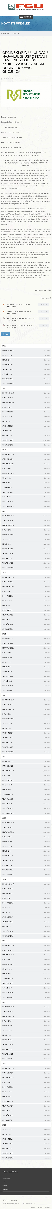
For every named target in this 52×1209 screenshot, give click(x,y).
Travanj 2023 (26, 553)
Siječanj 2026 (26, 383)
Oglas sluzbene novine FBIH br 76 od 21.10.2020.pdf (27, 319)
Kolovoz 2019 (26, 780)
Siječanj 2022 (26, 629)
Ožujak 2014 (26, 1111)
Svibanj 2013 (26, 1139)
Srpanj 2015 (26, 1030)
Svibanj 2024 (26, 487)
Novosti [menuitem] (40, 1207)
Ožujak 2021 (26, 681)
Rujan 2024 (26, 468)
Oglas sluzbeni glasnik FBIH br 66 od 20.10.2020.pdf (27, 326)
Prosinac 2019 (26, 761)
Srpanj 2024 (26, 478)
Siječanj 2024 (26, 506)
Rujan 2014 (26, 1082)
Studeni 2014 (26, 1073)
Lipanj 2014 (26, 1096)
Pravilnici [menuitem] (5, 1189)
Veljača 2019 (26, 808)
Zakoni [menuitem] (5, 1182)
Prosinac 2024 (26, 454)
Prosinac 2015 (26, 1007)
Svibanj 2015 (26, 1040)
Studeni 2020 (26, 705)
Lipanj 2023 (26, 544)
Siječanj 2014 (26, 1120)
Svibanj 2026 (26, 365)
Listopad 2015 (26, 1016)
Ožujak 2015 (26, 1049)
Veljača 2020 (26, 747)
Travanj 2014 (26, 1106)
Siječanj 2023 (26, 568)
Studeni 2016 (26, 950)
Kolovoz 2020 (26, 719)
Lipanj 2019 (26, 790)
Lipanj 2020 (26, 728)
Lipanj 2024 (26, 483)
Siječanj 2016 (26, 997)
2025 (4, 388)
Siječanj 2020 (26, 752)
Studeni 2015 (26, 1011)
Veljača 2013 (26, 1153)
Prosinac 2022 (26, 577)
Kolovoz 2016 (26, 964)
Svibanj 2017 (26, 917)
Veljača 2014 (26, 1115)
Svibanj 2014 (26, 1101)
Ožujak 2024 (26, 497)
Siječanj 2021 (26, 690)
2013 (4, 1125)
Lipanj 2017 (26, 912)
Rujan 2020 (26, 714)
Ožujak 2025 (26, 435)
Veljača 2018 (26, 870)
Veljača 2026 (26, 379)
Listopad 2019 (26, 771)
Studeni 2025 (26, 398)
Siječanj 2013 (26, 1158)
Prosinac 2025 (26, 393)
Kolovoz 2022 (26, 596)
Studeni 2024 (26, 459)
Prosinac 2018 (26, 823)
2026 (4, 346)
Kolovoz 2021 (26, 657)
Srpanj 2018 (26, 846)
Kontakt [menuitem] (47, 1207)
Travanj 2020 (26, 738)
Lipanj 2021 (26, 667)
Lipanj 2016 (26, 974)
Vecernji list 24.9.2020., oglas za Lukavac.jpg (27, 313)
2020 (4, 695)
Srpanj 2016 (26, 969)
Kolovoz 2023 (26, 535)
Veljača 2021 (26, 686)
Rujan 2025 (26, 407)
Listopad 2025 (26, 402)
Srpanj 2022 (26, 601)
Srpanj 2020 (26, 723)
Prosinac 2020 (26, 700)
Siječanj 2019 (26, 813)
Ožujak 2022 (26, 620)
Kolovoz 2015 (26, 1026)
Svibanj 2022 (26, 610)
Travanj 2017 (26, 922)
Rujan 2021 (26, 653)
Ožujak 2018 (26, 865)
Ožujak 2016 (26, 988)
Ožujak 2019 (26, 804)
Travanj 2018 (26, 860)
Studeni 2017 (26, 889)
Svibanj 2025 (26, 426)
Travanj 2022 (26, 615)
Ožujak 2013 (26, 1148)
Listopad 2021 (26, 648)
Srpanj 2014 (26, 1092)
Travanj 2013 (26, 1144)
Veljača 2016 (26, 993)
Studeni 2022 (26, 582)
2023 (4, 511)
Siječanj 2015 (26, 1059)
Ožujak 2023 (26, 558)
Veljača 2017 (26, 931)
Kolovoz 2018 (26, 841)
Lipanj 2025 (26, 421)
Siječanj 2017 (26, 936)
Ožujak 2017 (26, 926)
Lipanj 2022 (26, 605)
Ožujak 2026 (26, 374)
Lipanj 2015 (26, 1035)
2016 (4, 941)
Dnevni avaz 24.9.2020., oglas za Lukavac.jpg (27, 306)
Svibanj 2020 (26, 733)
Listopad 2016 (26, 955)
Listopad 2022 (26, 587)
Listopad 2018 (26, 832)
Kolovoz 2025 (26, 412)
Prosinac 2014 (26, 1068)
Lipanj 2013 (26, 1134)
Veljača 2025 (26, 440)
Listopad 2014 (26, 1078)
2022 (4, 572)
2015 (4, 1002)
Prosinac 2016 (26, 945)
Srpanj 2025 (26, 417)
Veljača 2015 (26, 1054)
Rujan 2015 (26, 1021)
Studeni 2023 (26, 520)
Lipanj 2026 (26, 360)
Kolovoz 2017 (26, 903)
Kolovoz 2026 (26, 350)
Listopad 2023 (26, 525)
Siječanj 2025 (26, 445)
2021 (4, 634)
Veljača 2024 (26, 502)
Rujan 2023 (26, 530)
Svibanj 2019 (26, 794)
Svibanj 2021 (26, 672)
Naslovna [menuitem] (32, 1207)
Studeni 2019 (26, 766)
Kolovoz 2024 (26, 473)
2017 (4, 879)
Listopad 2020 (26, 709)
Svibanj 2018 (26, 856)
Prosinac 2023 (26, 516)
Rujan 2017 (26, 898)
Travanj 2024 (26, 492)
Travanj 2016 (26, 983)
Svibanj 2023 (26, 549)
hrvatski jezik (5, 33)
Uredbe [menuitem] (5, 1185)
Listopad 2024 (26, 464)
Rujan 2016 (26, 960)
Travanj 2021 (26, 676)
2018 (4, 818)
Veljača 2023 (26, 563)
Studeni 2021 (26, 643)
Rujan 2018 (26, 837)
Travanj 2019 (26, 799)
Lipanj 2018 (26, 851)
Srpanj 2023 (26, 539)
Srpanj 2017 (26, 908)
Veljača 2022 (26, 624)
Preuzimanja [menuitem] (6, 1178)
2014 (4, 1064)
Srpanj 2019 (26, 785)
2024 (4, 450)
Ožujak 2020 (26, 742)
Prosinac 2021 (26, 638)
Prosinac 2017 (26, 884)
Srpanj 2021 (26, 662)
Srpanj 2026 (26, 355)
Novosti (14, 33)
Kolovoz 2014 (26, 1087)
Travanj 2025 (26, 431)
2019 (4, 757)
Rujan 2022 (26, 591)
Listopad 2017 (26, 893)
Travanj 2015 (26, 1045)
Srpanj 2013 (26, 1130)
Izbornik (27, 17)
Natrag (5, 334)
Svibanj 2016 (26, 978)
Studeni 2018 (26, 827)
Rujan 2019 (26, 775)
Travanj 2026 (26, 369)
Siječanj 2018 (26, 875)
